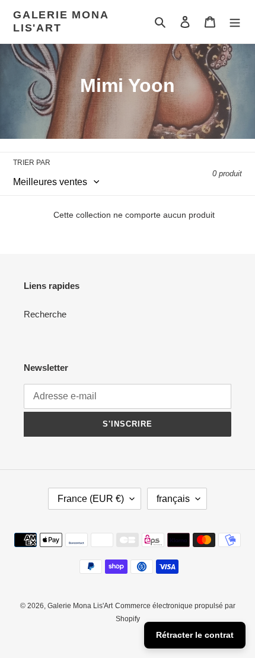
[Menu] (234, 21)
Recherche (45, 314)
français (173, 499)
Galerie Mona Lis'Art (61, 21)
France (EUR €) (91, 499)
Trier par (31, 162)
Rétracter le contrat (195, 635)
